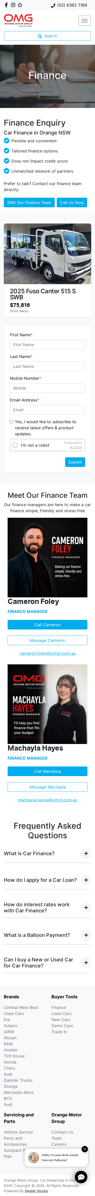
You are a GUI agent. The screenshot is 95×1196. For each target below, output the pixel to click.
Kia (7, 1019)
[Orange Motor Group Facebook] (7, 5)
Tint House (14, 1055)
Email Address (24, 399)
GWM (9, 1031)
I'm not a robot (35, 445)
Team (56, 1138)
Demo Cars (62, 1025)
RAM (8, 1043)
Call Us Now (72, 202)
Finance (58, 1007)
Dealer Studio (36, 1191)
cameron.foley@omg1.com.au (48, 653)
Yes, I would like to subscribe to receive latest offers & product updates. (45, 427)
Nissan (10, 1037)
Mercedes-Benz (19, 1092)
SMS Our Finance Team (29, 202)
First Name (21, 334)
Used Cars (61, 1013)
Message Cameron (47, 640)
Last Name (21, 356)
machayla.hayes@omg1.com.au (47, 799)
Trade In (59, 1031)
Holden (10, 1049)
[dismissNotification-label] (85, 1149)
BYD (8, 1098)
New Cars (60, 1019)
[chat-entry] (81, 1177)
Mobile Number (25, 378)
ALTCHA (76, 447)
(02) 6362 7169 (72, 5)
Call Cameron (47, 624)
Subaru (10, 1025)
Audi (8, 1074)
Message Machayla (47, 786)
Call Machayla (47, 771)
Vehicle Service (18, 1132)
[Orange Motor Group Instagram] (14, 5)
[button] (84, 21)
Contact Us (62, 1132)
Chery (9, 1068)
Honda (10, 1062)
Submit (75, 462)
